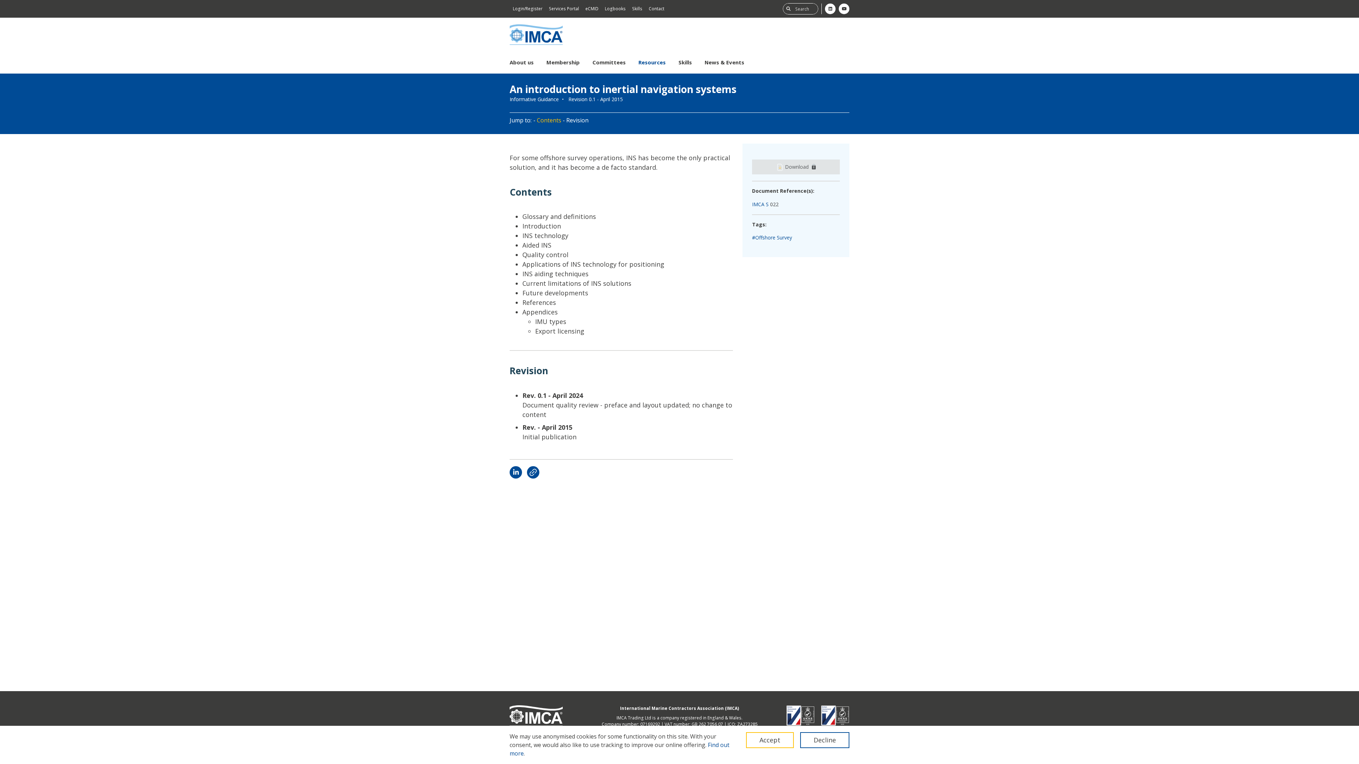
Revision (577, 120)
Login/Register (528, 9)
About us (522, 62)
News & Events (724, 62)
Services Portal (564, 9)
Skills (637, 9)
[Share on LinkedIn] (516, 472)
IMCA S (760, 204)
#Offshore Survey (772, 237)
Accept (769, 740)
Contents (549, 120)
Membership (563, 62)
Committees (609, 62)
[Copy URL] (533, 472)
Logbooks (615, 9)
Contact (656, 9)
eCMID (591, 9)
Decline (825, 740)
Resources (652, 62)
